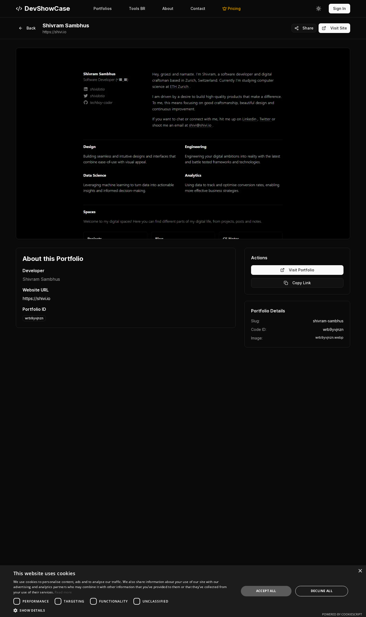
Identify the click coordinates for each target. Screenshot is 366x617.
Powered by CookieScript (342, 614)
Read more (63, 592)
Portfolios (103, 8)
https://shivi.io (36, 298)
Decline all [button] (322, 591)
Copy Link (301, 282)
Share (307, 28)
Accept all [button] (266, 591)
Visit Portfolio (301, 270)
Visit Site (338, 28)
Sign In (339, 8)
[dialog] (183, 591)
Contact (198, 8)
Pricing (234, 8)
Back (31, 28)
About (167, 8)
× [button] (360, 571)
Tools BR (137, 8)
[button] (122, 610)
